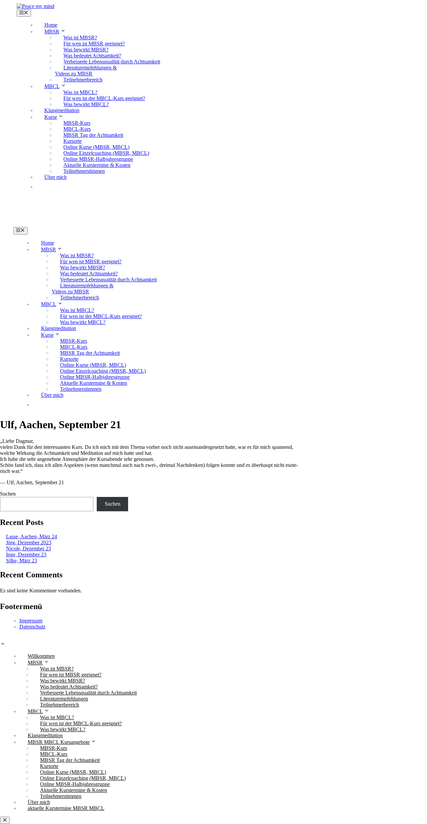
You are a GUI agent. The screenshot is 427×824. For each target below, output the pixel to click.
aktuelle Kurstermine (71, 187)
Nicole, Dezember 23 (28, 548)
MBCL (52, 86)
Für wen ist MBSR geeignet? (94, 43)
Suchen (8, 494)
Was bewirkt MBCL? (86, 104)
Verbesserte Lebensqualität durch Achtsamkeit (111, 61)
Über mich (55, 177)
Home (50, 25)
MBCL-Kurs (77, 129)
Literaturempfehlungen (64, 699)
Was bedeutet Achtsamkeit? (92, 55)
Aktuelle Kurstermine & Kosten (96, 165)
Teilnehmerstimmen (84, 171)
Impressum (30, 620)
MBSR (51, 31)
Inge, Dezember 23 (26, 554)
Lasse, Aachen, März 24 (31, 536)
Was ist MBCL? (80, 92)
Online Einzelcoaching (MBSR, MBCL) (106, 153)
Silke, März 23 (21, 560)
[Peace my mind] (35, 6)
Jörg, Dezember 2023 (28, 542)
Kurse (50, 117)
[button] (2, 644)
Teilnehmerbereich (82, 79)
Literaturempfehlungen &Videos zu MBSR (86, 70)
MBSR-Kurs (76, 123)
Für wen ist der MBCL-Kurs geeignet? (104, 98)
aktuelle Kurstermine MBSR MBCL (66, 808)
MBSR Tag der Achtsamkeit (93, 135)
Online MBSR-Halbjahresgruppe (98, 159)
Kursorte (72, 141)
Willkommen (41, 656)
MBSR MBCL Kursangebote (59, 742)
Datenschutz (32, 626)
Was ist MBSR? (80, 37)
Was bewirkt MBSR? (85, 49)
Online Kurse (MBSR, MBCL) (96, 147)
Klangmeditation (61, 110)
